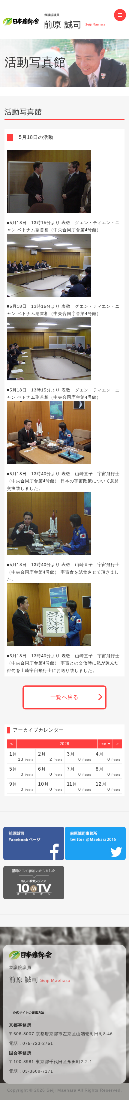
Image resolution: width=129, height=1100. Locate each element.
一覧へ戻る (64, 697)
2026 (64, 744)
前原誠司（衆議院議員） (58, 19)
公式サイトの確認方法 (28, 1012)
